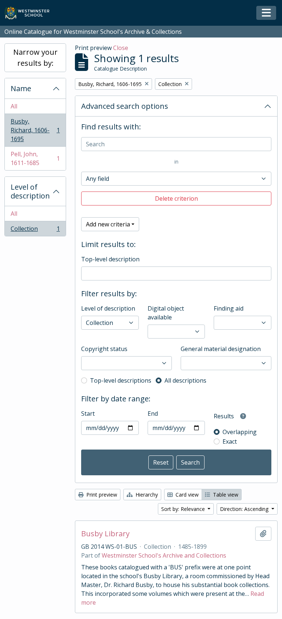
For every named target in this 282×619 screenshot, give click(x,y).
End (153, 413)
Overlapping (240, 432)
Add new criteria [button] (108, 224)
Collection (35, 230)
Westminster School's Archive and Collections (164, 555)
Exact (230, 441)
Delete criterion (176, 198)
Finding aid (228, 308)
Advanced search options (124, 106)
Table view (225, 494)
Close (120, 48)
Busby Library (105, 533)
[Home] (30, 13)
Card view (186, 494)
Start (88, 413)
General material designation (221, 349)
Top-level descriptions (120, 380)
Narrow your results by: (35, 57)
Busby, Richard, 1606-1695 (35, 130)
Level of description (30, 191)
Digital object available (166, 312)
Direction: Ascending (245, 508)
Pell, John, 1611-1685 (35, 158)
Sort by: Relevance (183, 508)
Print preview (101, 494)
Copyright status (104, 349)
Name (21, 88)
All (14, 106)
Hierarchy (146, 494)
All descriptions (185, 380)
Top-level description (110, 259)
